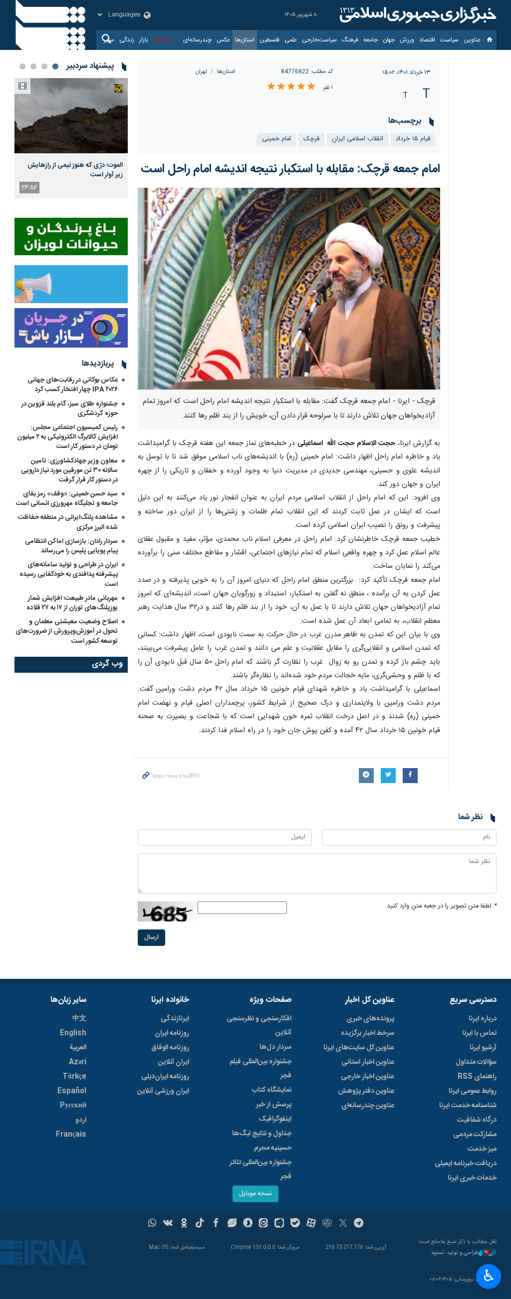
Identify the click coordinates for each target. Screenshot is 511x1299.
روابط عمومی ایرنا (473, 1091)
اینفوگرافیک (274, 1119)
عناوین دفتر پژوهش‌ (366, 1091)
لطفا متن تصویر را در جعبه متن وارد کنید (442, 906)
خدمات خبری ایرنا (472, 1178)
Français (71, 1135)
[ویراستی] (232, 1224)
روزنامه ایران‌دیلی (165, 1077)
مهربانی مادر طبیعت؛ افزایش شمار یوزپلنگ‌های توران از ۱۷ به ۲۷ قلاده (72, 603)
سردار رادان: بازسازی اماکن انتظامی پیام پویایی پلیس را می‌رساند (71, 546)
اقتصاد (427, 40)
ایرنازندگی (175, 1019)
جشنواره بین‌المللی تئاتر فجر (260, 1170)
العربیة (77, 1048)
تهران (201, 71)
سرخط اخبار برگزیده (367, 1033)
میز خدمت (482, 1149)
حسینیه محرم (272, 1148)
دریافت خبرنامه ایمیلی (466, 1164)
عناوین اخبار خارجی (367, 1077)
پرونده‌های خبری (370, 1019)
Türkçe (74, 1077)
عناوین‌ (472, 40)
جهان (389, 40)
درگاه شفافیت (477, 1120)
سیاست (449, 40)
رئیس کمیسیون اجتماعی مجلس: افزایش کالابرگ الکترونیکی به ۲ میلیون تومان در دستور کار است (67, 437)
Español (71, 1091)
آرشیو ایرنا (483, 1048)
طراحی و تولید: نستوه (455, 1253)
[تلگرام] (359, 1224)
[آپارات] (311, 1224)
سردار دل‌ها (275, 1047)
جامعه (370, 40)
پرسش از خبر (273, 1105)
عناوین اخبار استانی (367, 1062)
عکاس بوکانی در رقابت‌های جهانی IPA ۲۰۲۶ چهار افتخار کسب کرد (72, 385)
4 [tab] (22, 66)
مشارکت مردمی (475, 1135)
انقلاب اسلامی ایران (357, 139)
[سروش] (248, 1224)
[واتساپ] (152, 1224)
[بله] (295, 1224)
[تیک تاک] (200, 1224)
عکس (223, 40)
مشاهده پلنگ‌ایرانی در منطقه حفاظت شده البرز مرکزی (68, 522)
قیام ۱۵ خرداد (413, 139)
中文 (79, 1019)
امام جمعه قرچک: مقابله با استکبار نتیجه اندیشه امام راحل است (290, 169)
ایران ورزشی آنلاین (163, 1091)
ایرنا (417, 15)
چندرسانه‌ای (197, 40)
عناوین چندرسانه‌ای (367, 1106)
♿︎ (489, 1276)
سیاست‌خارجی (319, 40)
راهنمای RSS (477, 1077)
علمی (290, 40)
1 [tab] (55, 66)
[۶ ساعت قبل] (71, 115)
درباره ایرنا (483, 1019)
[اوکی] (184, 1224)
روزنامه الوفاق (170, 1048)
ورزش (407, 40)
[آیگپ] (279, 1224)
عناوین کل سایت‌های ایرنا (358, 1048)
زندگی (126, 40)
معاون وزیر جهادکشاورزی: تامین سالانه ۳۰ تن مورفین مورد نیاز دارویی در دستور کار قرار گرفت (69, 470)
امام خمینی (276, 139)
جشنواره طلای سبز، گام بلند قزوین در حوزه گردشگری (69, 409)
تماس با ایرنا (479, 1033)
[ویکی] (168, 1224)
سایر (109, 40)
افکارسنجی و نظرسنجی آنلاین (259, 1026)
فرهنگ (350, 40)
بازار (143, 40)
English (73, 1033)
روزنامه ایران (172, 1033)
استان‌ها (245, 40)
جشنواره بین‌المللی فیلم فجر (260, 1069)
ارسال (151, 937)
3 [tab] (33, 66)
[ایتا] (263, 1224)
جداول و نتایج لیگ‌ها (261, 1134)
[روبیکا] (327, 1224)
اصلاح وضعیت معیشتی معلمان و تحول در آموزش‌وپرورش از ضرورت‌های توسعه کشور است (66, 631)
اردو (80, 1120)
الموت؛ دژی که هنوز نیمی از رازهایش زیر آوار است (75, 170)
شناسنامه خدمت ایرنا (468, 1106)
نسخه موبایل (255, 1194)
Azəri (77, 1062)
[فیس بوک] (216, 1224)
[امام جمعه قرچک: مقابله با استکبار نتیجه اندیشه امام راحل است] (289, 289)
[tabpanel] (71, 138)
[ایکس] (343, 1224)
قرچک (311, 139)
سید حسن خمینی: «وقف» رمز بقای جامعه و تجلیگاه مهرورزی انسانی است (67, 498)
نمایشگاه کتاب (271, 1090)
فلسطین (269, 40)
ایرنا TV (162, 40)
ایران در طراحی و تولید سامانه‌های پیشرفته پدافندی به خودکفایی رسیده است (68, 574)
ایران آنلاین (173, 1062)
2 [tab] (44, 66)
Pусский (73, 1106)
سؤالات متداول (476, 1062)
